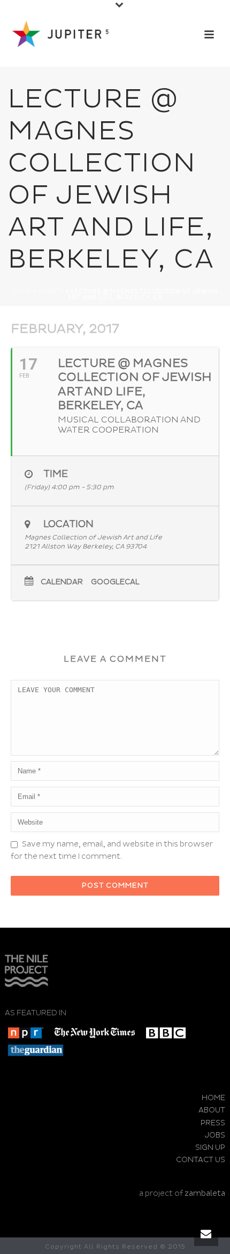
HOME (213, 1097)
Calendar (62, 582)
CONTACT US (200, 1159)
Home (22, 291)
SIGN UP (210, 1147)
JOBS (215, 1135)
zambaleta (205, 1193)
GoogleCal (115, 582)
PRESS (213, 1122)
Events (51, 291)
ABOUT (211, 1110)
